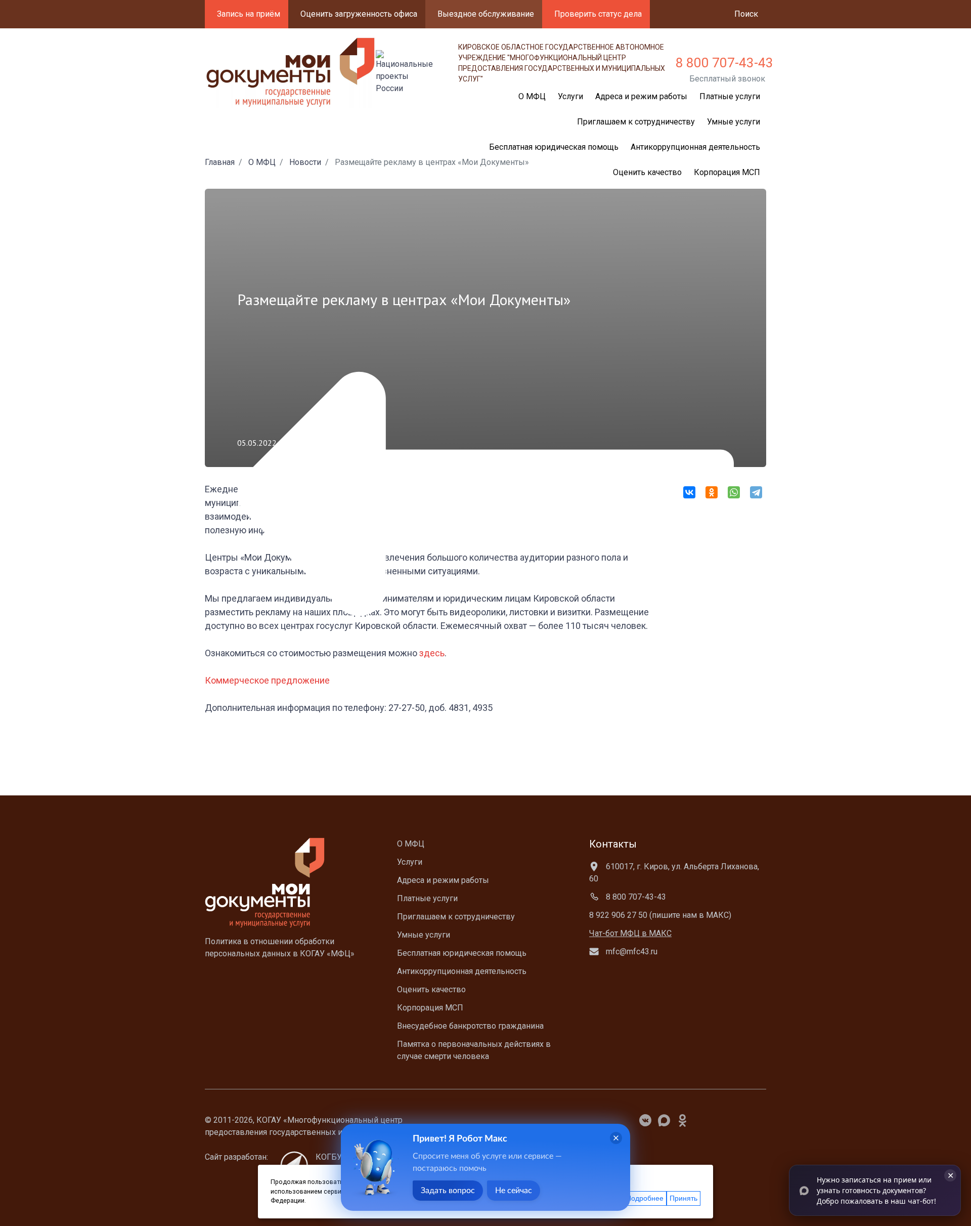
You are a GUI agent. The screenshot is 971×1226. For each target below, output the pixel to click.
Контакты (613, 844)
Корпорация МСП (727, 172)
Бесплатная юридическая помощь (461, 953)
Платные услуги (729, 96)
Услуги (409, 862)
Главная (220, 162)
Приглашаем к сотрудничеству (636, 121)
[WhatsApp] (734, 492)
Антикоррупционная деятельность (695, 147)
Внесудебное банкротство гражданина (470, 1026)
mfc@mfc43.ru (630, 951)
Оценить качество (647, 172)
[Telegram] (756, 492)
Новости (305, 162)
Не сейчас (513, 1191)
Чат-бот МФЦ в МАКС (630, 933)
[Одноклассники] (711, 492)
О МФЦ (262, 162)
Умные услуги (733, 121)
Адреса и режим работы (641, 96)
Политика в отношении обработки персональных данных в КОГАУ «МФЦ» (280, 947)
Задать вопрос (448, 1191)
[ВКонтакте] (689, 492)
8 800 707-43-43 (724, 62)
